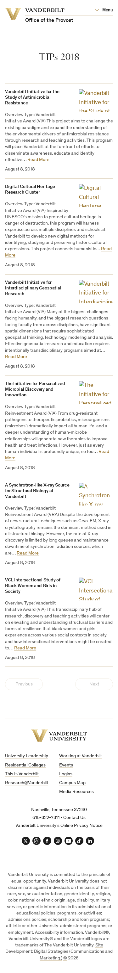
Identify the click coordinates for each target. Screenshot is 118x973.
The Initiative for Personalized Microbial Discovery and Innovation (35, 389)
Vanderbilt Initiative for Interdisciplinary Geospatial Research (33, 288)
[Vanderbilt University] (59, 735)
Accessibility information (59, 932)
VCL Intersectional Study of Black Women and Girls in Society (32, 586)
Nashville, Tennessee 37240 (59, 810)
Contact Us (74, 817)
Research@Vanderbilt (26, 783)
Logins (65, 774)
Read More (38, 160)
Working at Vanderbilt (80, 756)
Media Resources (76, 792)
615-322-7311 (46, 817)
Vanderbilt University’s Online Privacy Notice (59, 825)
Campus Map (72, 783)
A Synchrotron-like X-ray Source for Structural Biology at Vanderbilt (37, 491)
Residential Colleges (25, 765)
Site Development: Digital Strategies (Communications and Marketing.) (59, 952)
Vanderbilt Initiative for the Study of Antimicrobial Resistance (32, 98)
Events (66, 765)
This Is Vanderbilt (22, 774)
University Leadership (26, 756)
